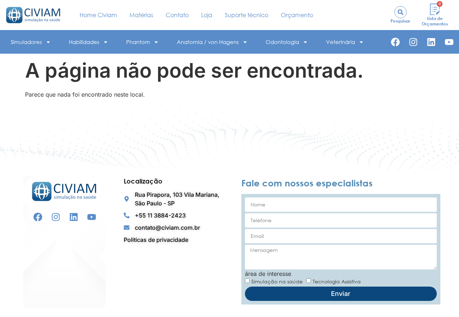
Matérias (141, 15)
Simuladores (26, 42)
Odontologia (282, 42)
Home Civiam (98, 15)
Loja (206, 15)
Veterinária (340, 42)
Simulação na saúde (277, 281)
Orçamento (297, 15)
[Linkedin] (431, 42)
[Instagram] (413, 42)
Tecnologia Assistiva (337, 281)
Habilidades (84, 42)
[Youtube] (449, 42)
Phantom (138, 42)
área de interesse (268, 274)
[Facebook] (395, 42)
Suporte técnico (246, 15)
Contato (177, 15)
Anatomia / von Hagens (208, 42)
